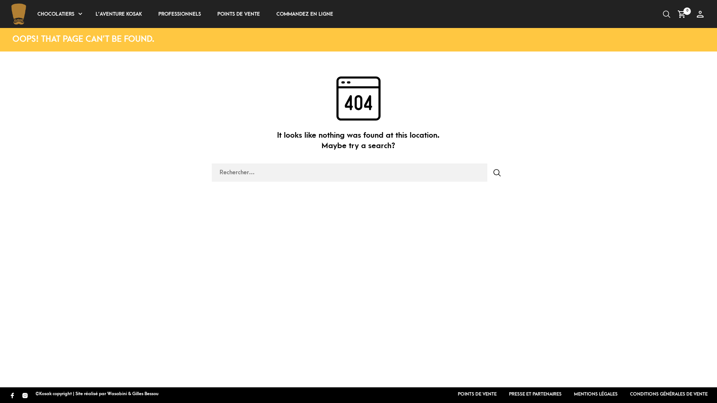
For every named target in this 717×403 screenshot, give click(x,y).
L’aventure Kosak (119, 14)
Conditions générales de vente (669, 394)
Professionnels (179, 14)
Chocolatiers (55, 14)
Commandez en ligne (304, 14)
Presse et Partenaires (535, 394)
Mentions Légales (596, 394)
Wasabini (117, 393)
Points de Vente (238, 14)
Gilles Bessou (145, 393)
